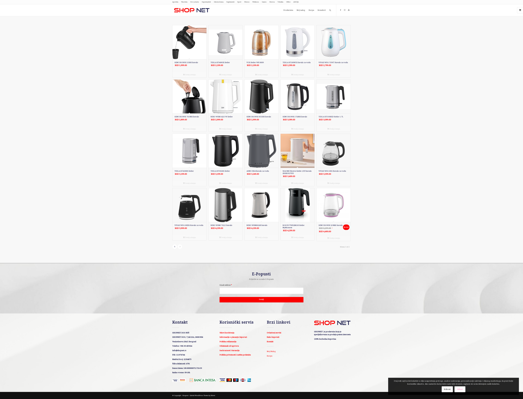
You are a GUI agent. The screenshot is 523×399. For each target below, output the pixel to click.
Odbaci (460, 389)
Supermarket (206, 2)
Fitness (247, 2)
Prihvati (447, 389)
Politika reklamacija (228, 342)
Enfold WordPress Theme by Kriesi (202, 395)
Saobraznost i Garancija (229, 350)
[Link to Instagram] (345, 10)
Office (288, 2)
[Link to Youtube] (349, 10)
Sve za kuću (194, 2)
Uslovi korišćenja (227, 333)
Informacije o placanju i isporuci (233, 337)
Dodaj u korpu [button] (190, 75)
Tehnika (280, 2)
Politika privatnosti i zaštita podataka (235, 355)
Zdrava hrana (219, 2)
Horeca (272, 2)
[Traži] (330, 10)
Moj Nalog (271, 351)
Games (264, 2)
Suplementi (230, 2)
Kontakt (270, 342)
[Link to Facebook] (340, 10)
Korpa (269, 356)
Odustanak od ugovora (229, 346)
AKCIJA (296, 2)
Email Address (226, 285)
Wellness (255, 2)
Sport (239, 2)
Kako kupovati (273, 337)
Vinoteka (184, 2)
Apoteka (175, 2)
